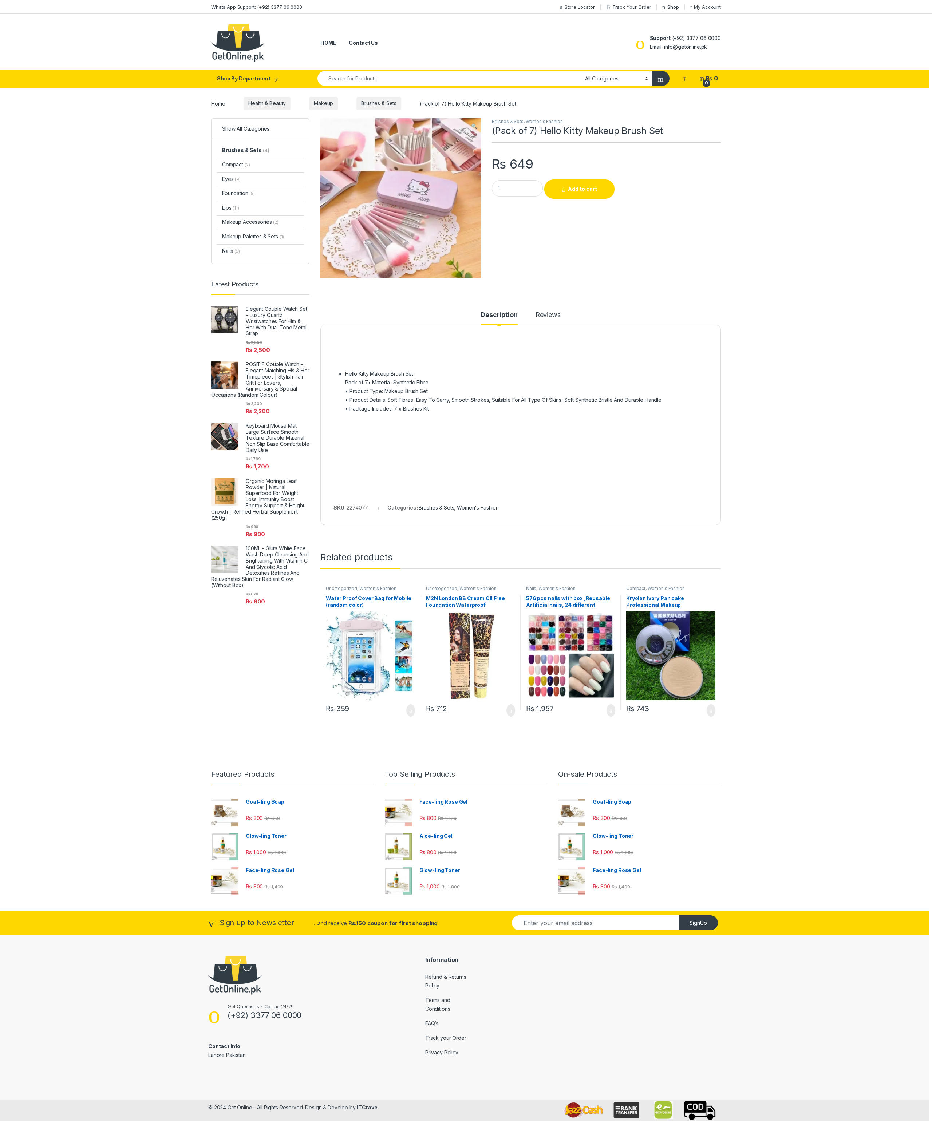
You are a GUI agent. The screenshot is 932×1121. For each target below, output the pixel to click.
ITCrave (367, 1107)
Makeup (323, 103)
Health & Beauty (267, 103)
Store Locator (580, 7)
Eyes (231, 179)
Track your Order (445, 1038)
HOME (328, 43)
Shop (673, 7)
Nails (531, 588)
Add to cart (582, 189)
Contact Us (363, 43)
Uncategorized (341, 588)
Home (218, 103)
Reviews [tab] (548, 315)
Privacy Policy (441, 1052)
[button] (474, 126)
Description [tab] (499, 315)
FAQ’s (431, 1023)
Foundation (238, 193)
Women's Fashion (544, 121)
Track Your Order (631, 7)
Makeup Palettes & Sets (253, 236)
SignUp (698, 923)
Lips (230, 208)
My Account (707, 7)
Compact (635, 588)
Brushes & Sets (378, 103)
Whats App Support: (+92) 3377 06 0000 (256, 7)
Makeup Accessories (250, 222)
